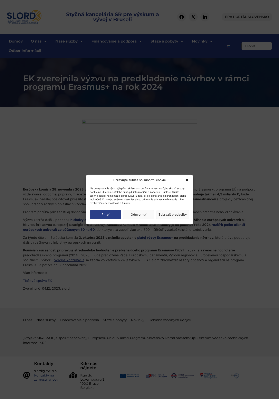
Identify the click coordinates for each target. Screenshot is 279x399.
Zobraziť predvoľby (172, 214)
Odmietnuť (138, 214)
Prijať (105, 214)
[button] (187, 180)
